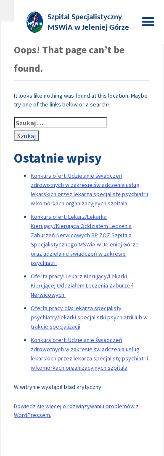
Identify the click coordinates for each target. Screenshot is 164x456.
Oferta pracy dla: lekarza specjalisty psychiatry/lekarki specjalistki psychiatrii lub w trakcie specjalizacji (89, 317)
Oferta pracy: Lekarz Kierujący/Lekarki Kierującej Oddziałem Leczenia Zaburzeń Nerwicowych (82, 285)
